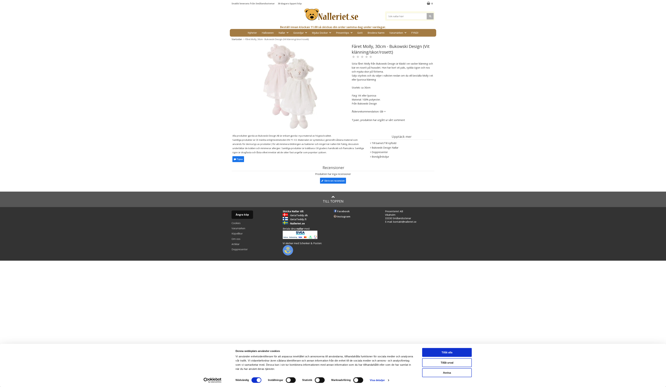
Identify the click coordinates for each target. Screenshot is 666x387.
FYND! (414, 32)
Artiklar (236, 244)
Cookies (236, 223)
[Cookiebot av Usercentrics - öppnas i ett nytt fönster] (212, 380)
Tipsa (239, 159)
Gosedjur (298, 32)
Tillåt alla (447, 352)
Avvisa (447, 372)
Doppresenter (240, 249)
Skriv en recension (334, 180)
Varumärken (396, 32)
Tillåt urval (447, 362)
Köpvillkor (237, 233)
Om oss (236, 239)
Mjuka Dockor (320, 32)
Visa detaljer (377, 380)
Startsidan (237, 39)
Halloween (268, 32)
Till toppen (333, 201)
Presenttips (342, 32)
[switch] (291, 380)
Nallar (282, 32)
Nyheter (252, 32)
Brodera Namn (376, 32)
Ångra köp (242, 214)
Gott (360, 32)
